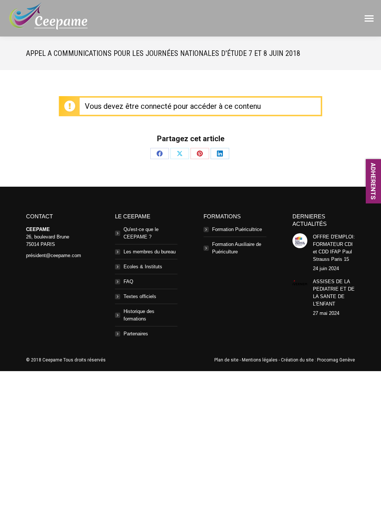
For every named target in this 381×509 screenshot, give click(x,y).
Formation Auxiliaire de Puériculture (236, 248)
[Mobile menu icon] (369, 18)
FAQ (128, 281)
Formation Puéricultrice (237, 229)
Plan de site (226, 360)
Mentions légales (260, 360)
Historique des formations (139, 315)
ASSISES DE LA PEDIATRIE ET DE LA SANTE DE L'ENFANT (334, 293)
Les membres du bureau (150, 252)
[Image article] (299, 240)
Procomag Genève (336, 360)
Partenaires (136, 333)
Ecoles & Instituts (143, 266)
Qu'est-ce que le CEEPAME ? (141, 233)
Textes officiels (140, 296)
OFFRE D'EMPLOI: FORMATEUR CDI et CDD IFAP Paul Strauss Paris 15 (334, 248)
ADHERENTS (373, 181)
